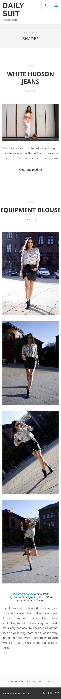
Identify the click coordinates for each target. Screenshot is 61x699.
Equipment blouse (30, 210)
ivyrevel (13, 597)
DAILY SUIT (12, 9)
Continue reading (30, 169)
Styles (30, 65)
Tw (57, 693)
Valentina (30, 90)
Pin (50, 693)
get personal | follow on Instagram (31, 681)
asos (38, 597)
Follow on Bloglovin (17, 693)
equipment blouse (23, 594)
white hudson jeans (30, 78)
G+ (43, 693)
